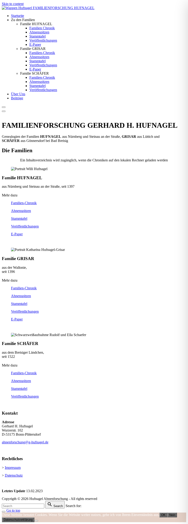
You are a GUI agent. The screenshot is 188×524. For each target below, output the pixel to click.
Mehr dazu (9, 195)
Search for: (73, 506)
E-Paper (17, 234)
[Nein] (36, 520)
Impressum (13, 468)
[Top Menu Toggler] (4, 111)
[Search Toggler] (4, 511)
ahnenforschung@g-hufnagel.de (25, 442)
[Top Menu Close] (4, 107)
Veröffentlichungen (25, 226)
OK (163, 515)
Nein (172, 515)
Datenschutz (14, 475)
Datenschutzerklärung (18, 519)
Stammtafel (19, 218)
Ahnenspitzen (21, 211)
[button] (94, 195)
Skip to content (13, 4)
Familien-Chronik (24, 203)
